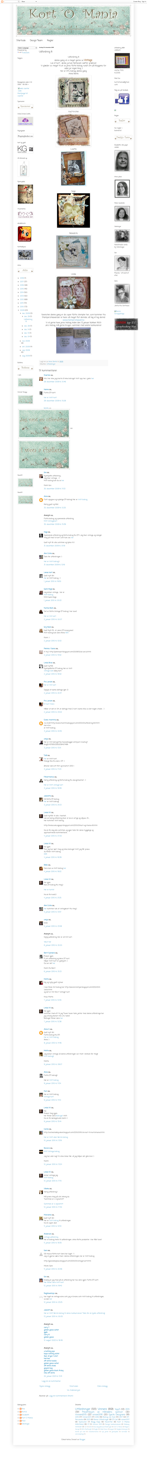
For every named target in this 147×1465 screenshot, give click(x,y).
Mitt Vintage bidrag (51, 1151)
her (92, 378)
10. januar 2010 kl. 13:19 (53, 1140)
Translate (25, 52)
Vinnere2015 (81, 1414)
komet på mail (80, 1432)
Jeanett (47, 1310)
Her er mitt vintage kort (53, 785)
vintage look (48, 671)
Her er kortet (49, 889)
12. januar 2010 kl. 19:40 (53, 1286)
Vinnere (102, 1409)
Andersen (48, 1234)
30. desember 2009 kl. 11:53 (54, 489)
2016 (22, 285)
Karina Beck (48, 608)
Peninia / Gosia (49, 648)
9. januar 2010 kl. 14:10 (52, 1100)
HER (66, 633)
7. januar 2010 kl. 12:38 (52, 1021)
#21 (86, 1427)
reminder (124, 1432)
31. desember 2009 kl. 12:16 (54, 565)
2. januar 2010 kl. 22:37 (53, 693)
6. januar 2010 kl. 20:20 (53, 945)
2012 (22, 299)
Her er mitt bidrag (51, 561)
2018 (22, 278)
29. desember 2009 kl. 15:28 (55, 401)
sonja (46, 739)
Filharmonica (49, 777)
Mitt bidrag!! (49, 1056)
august (112, 1429)
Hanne (46, 389)
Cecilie (46, 1129)
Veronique (25, 1424)
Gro (45, 472)
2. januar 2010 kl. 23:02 (53, 712)
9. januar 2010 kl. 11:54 (52, 1083)
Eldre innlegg (102, 1386)
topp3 (117, 1409)
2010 (22, 307)
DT (88, 1424)
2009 (22, 310)
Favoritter (109, 1422)
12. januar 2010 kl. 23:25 (53, 1302)
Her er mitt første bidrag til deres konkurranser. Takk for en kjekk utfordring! (74, 1313)
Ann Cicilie (48, 553)
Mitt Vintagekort (50, 521)
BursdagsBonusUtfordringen (102, 1427)
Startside (21, 40)
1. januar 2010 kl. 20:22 (52, 600)
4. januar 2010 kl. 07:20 (53, 836)
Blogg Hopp (95, 1422)
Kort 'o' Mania (118, 1427)
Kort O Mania (27, 1418)
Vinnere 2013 (97, 1424)
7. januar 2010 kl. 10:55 (52, 1000)
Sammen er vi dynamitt (53, 1204)
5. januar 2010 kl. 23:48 (53, 926)
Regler (50, 40)
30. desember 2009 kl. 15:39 (55, 524)
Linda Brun (48, 663)
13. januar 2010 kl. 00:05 (53, 1316)
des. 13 (27, 333)
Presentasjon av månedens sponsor (102, 1412)
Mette (46, 979)
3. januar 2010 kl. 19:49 (52, 788)
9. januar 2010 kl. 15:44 (52, 1121)
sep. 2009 (26, 350)
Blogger (82, 1439)
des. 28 (27, 326)
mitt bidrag (82, 499)
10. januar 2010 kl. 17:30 (53, 1207)
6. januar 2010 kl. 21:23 (52, 971)
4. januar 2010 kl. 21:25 (52, 898)
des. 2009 (26, 313)
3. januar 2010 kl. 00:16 (53, 731)
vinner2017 (125, 1419)
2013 (22, 296)
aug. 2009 (26, 356)
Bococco (47, 1148)
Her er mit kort (50, 616)
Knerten (47, 375)
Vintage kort (49, 1097)
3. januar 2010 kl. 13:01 (52, 748)
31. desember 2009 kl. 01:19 (54, 546)
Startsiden (74, 1386)
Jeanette (47, 796)
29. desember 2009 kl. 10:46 (55, 382)
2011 (22, 303)
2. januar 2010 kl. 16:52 (52, 674)
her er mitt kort (50, 397)
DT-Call (115, 1419)
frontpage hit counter (23, 94)
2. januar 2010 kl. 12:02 (52, 641)
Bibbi (46, 865)
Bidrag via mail (109, 1417)
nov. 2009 (26, 341)
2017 (22, 281)
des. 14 (27, 329)
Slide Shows (104, 1429)
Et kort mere (49, 704)
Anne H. (47, 1029)
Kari (45, 1091)
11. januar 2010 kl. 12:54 (52, 1226)
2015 (22, 289)
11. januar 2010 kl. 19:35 (53, 1243)
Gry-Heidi (47, 627)
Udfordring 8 (28, 320)
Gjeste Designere (117, 1414)
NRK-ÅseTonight (87, 1429)
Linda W (47, 812)
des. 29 (27, 316)
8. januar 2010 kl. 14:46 (52, 1043)
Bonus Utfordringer (101, 1419)
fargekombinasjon (122, 1429)
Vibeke (46, 1188)
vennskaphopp (79, 1434)
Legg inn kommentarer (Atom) (61, 1396)
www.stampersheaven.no (73, 320)
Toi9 (45, 755)
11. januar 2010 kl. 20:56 (53, 1269)
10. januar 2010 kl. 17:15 (52, 1181)
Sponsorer (83, 1422)
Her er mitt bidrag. (51, 1037)
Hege (46, 532)
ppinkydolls (115, 1432)
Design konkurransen (113, 1424)
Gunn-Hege (48, 589)
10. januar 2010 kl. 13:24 (53, 1164)
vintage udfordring (51, 1237)
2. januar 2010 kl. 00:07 (53, 619)
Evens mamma (50, 720)
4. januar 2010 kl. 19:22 (52, 871)
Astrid (24, 1412)
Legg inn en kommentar (51, 1381)
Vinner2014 (87, 1417)
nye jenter (105, 1432)
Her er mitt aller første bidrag (56, 1137)
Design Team (36, 40)
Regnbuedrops (49, 1293)
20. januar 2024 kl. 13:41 (53, 1376)
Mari (24, 1421)
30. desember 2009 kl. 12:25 (55, 508)
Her (45, 578)
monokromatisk (93, 1432)
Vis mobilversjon (73, 1390)
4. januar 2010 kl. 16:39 (52, 857)
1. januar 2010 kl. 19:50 (52, 581)
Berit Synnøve (49, 953)
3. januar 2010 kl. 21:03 (52, 805)
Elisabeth (25, 1415)
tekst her (47, 942)
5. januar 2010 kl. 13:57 (52, 912)
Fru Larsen (48, 682)
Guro (45, 1250)
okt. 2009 (26, 347)
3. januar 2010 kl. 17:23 (52, 769)
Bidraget (59, 1116)
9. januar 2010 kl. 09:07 (53, 1064)
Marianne (47, 1215)
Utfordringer (51, 364)
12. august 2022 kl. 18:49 (53, 1340)
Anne (46, 496)
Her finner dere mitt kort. (54, 1282)
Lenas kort (48, 572)
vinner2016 (97, 1414)
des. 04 (27, 336)
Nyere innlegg (45, 1386)
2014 (22, 292)
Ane (23, 1409)
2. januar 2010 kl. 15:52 (52, 655)
